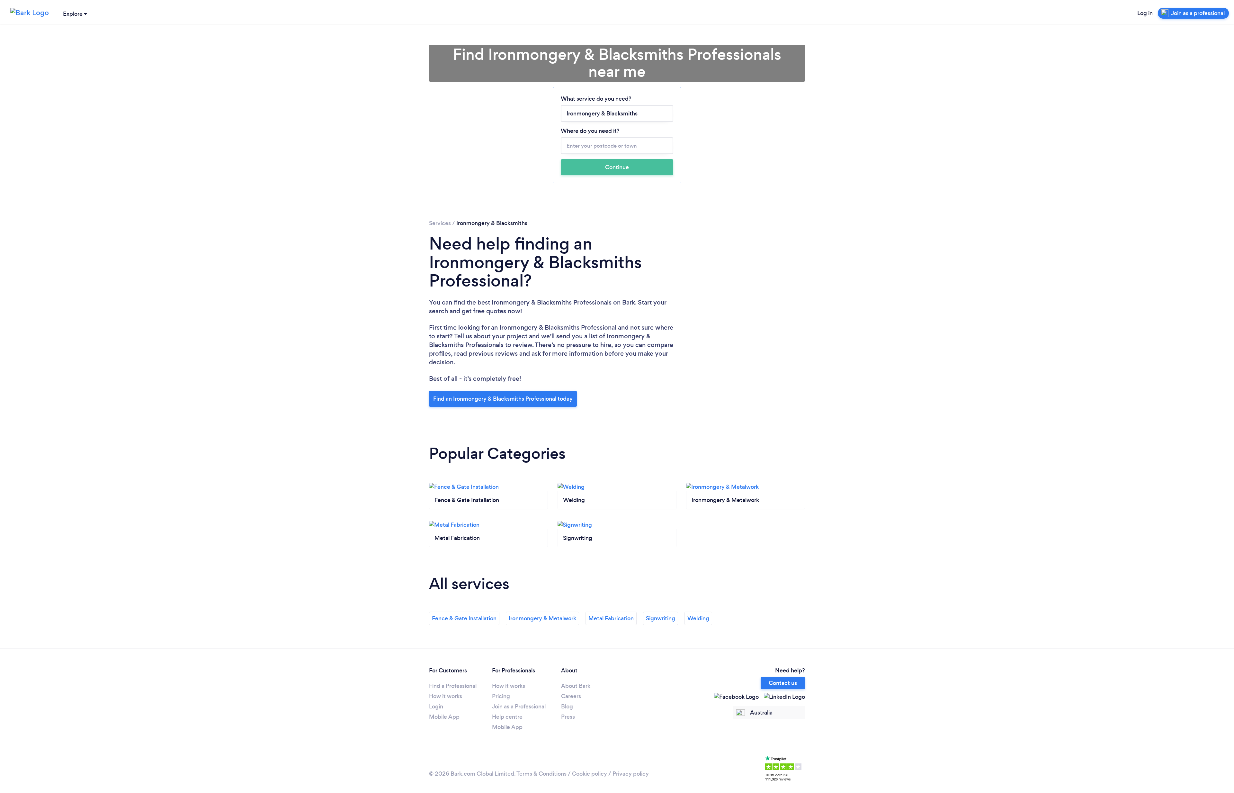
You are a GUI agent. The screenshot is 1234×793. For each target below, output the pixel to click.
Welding (698, 618)
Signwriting (660, 618)
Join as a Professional (519, 706)
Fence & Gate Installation (464, 618)
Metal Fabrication (611, 618)
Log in (1145, 13)
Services (440, 223)
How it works (445, 696)
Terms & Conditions (541, 774)
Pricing (501, 696)
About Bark (575, 686)
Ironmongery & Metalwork (542, 618)
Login (436, 706)
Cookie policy (589, 774)
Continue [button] (617, 167)
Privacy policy (631, 774)
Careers (571, 696)
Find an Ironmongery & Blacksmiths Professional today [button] (503, 399)
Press (568, 717)
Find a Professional (453, 686)
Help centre (507, 717)
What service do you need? (596, 99)
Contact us (783, 683)
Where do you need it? (590, 131)
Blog (567, 706)
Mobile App (444, 717)
